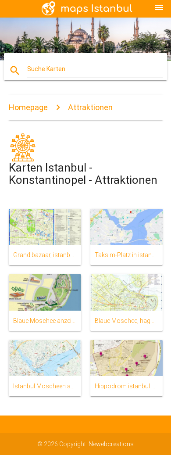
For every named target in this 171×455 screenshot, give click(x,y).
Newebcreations (111, 444)
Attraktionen (90, 107)
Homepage (28, 107)
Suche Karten (46, 68)
